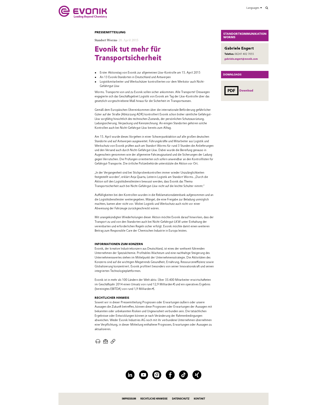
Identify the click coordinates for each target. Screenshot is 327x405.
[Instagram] (156, 374)
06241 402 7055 (244, 54)
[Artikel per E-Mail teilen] (105, 341)
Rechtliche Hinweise (153, 398)
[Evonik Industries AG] (82, 12)
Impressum (129, 398)
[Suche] (267, 8)
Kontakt (199, 398)
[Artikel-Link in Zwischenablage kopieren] (113, 341)
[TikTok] (183, 374)
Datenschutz (180, 398)
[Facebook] (170, 374)
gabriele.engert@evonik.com (241, 58)
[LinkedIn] (130, 374)
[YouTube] (143, 374)
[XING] (196, 374)
